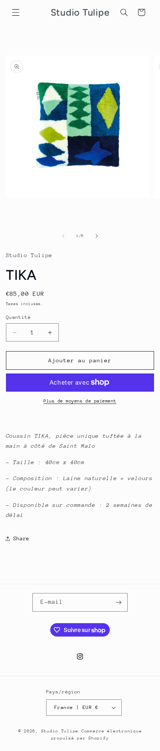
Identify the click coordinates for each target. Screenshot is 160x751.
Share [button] (21, 538)
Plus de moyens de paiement (80, 401)
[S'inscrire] (118, 602)
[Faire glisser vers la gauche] (63, 236)
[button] (15, 12)
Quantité (18, 317)
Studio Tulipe (61, 731)
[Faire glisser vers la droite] (97, 236)
